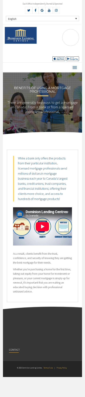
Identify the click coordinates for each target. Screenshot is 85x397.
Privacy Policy (62, 368)
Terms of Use (48, 368)
